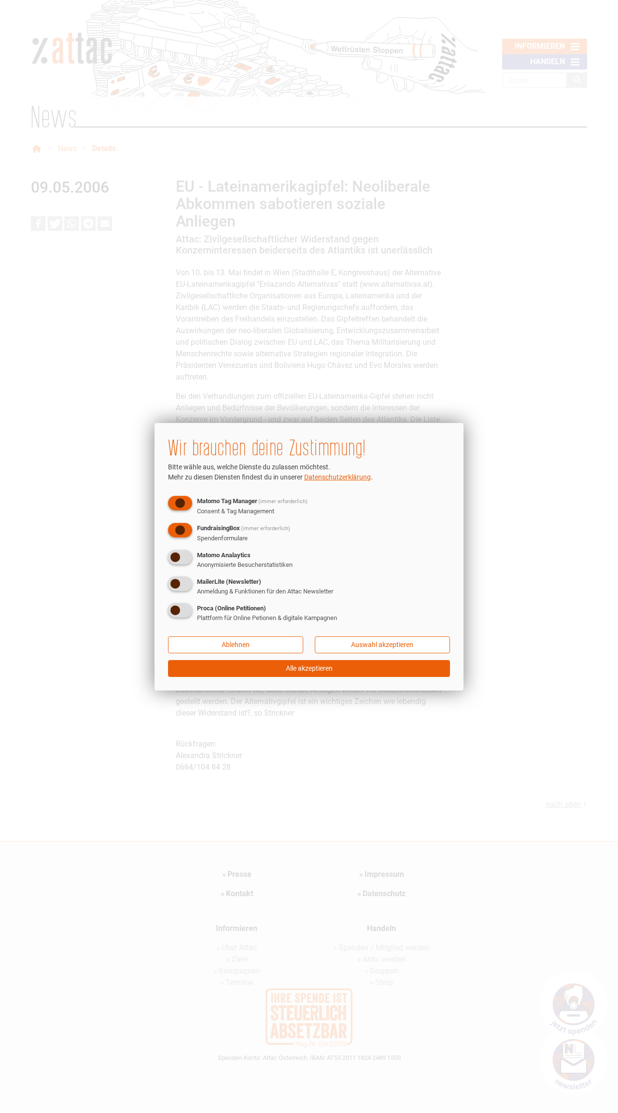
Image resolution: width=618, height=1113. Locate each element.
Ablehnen (236, 644)
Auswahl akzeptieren (382, 644)
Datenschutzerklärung (337, 477)
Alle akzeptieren (309, 668)
